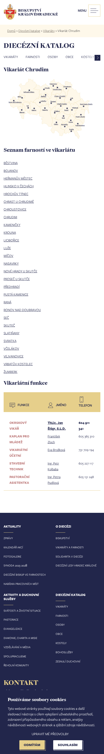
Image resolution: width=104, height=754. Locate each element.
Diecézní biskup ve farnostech (25, 574)
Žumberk (10, 372)
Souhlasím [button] (68, 744)
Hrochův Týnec (16, 194)
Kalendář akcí (13, 547)
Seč (6, 317)
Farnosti (33, 57)
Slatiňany (11, 333)
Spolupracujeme (15, 656)
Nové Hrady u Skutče (20, 271)
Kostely (61, 643)
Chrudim (10, 217)
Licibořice (11, 240)
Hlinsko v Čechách (19, 186)
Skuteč (9, 325)
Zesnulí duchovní (68, 661)
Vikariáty (49, 31)
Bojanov (11, 170)
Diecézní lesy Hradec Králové (76, 565)
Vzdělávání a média (17, 647)
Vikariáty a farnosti (70, 547)
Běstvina (11, 163)
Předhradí (12, 286)
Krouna (10, 232)
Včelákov (11, 348)
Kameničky (12, 225)
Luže (7, 248)
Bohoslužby (64, 652)
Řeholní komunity (16, 665)
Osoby (53, 57)
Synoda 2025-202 (14, 565)
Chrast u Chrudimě (19, 201)
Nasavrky (11, 263)
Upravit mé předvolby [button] (50, 734)
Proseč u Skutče (17, 279)
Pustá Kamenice (16, 294)
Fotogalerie (12, 556)
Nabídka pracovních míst (21, 584)
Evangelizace (13, 629)
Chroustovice (15, 209)
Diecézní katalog (29, 31)
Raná (7, 302)
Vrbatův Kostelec (18, 364)
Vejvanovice (13, 356)
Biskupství (63, 538)
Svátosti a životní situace (22, 610)
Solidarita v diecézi (69, 556)
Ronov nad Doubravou (22, 310)
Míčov (8, 256)
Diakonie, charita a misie (20, 638)
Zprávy (8, 538)
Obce (70, 57)
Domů (11, 31)
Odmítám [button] (32, 744)
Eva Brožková (56, 450)
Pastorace (11, 619)
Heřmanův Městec (18, 178)
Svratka (10, 341)
